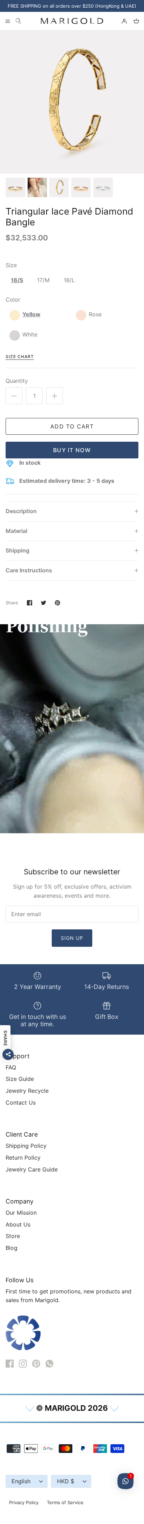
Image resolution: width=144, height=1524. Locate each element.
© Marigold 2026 (72, 1408)
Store (13, 1235)
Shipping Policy (26, 1145)
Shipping (17, 550)
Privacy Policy (23, 1502)
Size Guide (20, 1078)
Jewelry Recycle (27, 1090)
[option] (72, 101)
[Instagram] (23, 1364)
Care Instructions (29, 570)
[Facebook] (10, 1364)
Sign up (72, 938)
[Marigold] (72, 21)
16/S (17, 280)
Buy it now (72, 450)
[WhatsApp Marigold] (49, 1364)
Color (13, 299)
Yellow (31, 314)
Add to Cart (72, 426)
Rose (95, 314)
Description (21, 511)
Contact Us (21, 1102)
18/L (69, 280)
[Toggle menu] (7, 21)
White (29, 334)
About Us (18, 1224)
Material (16, 530)
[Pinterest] (36, 1364)
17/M (43, 280)
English (21, 1481)
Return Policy (23, 1157)
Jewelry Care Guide (32, 1169)
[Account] (121, 21)
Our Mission (21, 1212)
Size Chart (20, 356)
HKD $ (65, 1481)
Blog (11, 1247)
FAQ (11, 1067)
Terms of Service (65, 1502)
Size (11, 265)
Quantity (17, 380)
